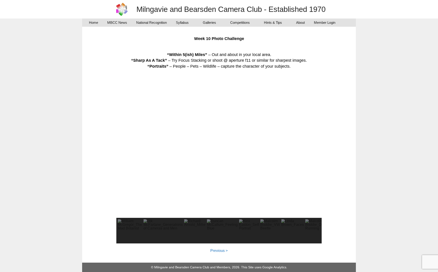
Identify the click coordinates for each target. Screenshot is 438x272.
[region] (219, 158)
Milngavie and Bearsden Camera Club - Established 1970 (231, 9)
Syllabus (182, 22)
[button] (130, 230)
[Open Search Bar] (346, 23)
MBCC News (117, 22)
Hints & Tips (273, 22)
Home (93, 22)
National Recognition (151, 22)
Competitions (240, 22)
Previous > (219, 251)
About (300, 22)
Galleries (209, 22)
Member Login (324, 22)
